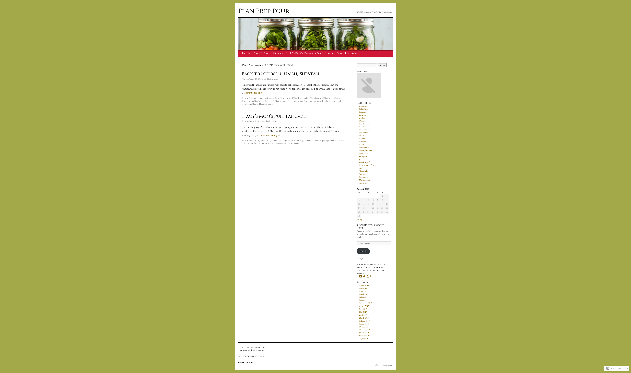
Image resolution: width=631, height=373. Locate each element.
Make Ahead (269, 98)
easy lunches (336, 98)
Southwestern (364, 177)
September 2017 (365, 303)
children (318, 98)
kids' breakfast (251, 143)
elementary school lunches (251, 101)
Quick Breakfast (275, 140)
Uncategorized (364, 180)
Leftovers (362, 141)
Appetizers (363, 106)
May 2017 (363, 312)
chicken (362, 118)
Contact (280, 53)
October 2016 (364, 332)
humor (270, 101)
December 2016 (365, 326)
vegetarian (363, 183)
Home (246, 53)
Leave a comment (266, 104)
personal (333, 101)
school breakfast (280, 143)
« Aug (359, 219)
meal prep (288, 98)
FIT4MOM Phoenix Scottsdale (312, 53)
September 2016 (365, 335)
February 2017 (364, 321)
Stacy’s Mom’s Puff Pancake (274, 116)
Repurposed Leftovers (367, 165)
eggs (327, 140)
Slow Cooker (364, 171)
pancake (264, 143)
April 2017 (363, 315)
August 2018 (364, 285)
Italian (361, 135)
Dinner (362, 121)
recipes (270, 143)
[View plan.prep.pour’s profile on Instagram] (367, 276)
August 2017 (364, 306)
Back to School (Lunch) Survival (281, 74)
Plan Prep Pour (263, 11)
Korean (362, 138)
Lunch (261, 98)
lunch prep (295, 101)
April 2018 (363, 291)
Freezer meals (364, 129)
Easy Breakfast (262, 140)
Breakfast (252, 140)
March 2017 (364, 318)
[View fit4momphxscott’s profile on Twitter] (364, 276)
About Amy (262, 53)
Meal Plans (279, 98)
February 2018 (364, 297)
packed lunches (323, 101)
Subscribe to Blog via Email (370, 227)
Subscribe (363, 251)
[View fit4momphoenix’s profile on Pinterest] (371, 276)
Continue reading (254, 92)
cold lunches (326, 98)
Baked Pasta (363, 109)
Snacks (361, 174)
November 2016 (365, 329)
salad (361, 168)
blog (312, 98)
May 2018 (363, 288)
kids (284, 101)
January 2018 (364, 300)
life (288, 101)
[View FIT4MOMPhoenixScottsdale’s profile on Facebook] (360, 276)
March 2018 (364, 294)
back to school (304, 98)
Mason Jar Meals (365, 150)
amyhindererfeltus (271, 79)
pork (361, 159)
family (264, 101)
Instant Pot (363, 132)
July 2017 (363, 309)
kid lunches (277, 101)
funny (337, 140)
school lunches (253, 104)
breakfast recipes (318, 140)
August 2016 (364, 338)
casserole (362, 115)
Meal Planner (347, 53)
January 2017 (364, 324)
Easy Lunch (253, 98)
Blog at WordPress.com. (384, 365)
